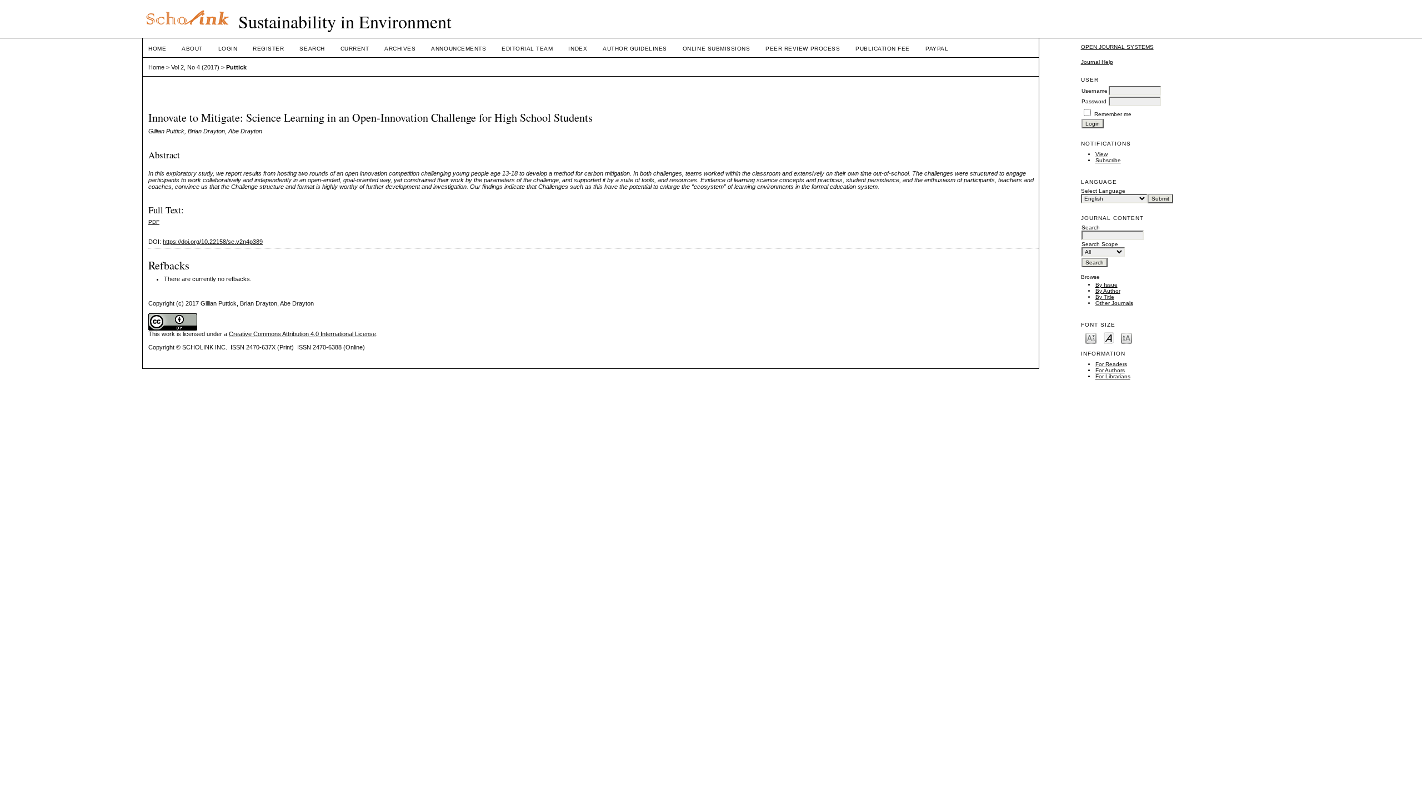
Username (1094, 91)
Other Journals (1114, 303)
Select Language (1103, 191)
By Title (1104, 297)
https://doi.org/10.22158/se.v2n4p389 (213, 241)
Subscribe (1108, 160)
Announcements (458, 49)
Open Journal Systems (1117, 47)
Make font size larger (1126, 337)
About (192, 49)
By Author (1107, 291)
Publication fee (882, 49)
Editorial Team (527, 49)
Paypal (936, 49)
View (1101, 154)
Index (577, 49)
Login (228, 49)
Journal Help (1097, 62)
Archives (399, 49)
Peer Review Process (802, 49)
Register (268, 49)
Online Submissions (716, 49)
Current (355, 49)
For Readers (1111, 364)
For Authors (1110, 370)
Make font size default (1108, 337)
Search (311, 49)
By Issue (1106, 285)
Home (157, 49)
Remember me (1112, 114)
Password (1093, 101)
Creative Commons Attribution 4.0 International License (302, 334)
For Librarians (1112, 376)
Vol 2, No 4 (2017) (195, 67)
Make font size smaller (1090, 337)
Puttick (236, 67)
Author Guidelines (635, 49)
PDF (153, 222)
